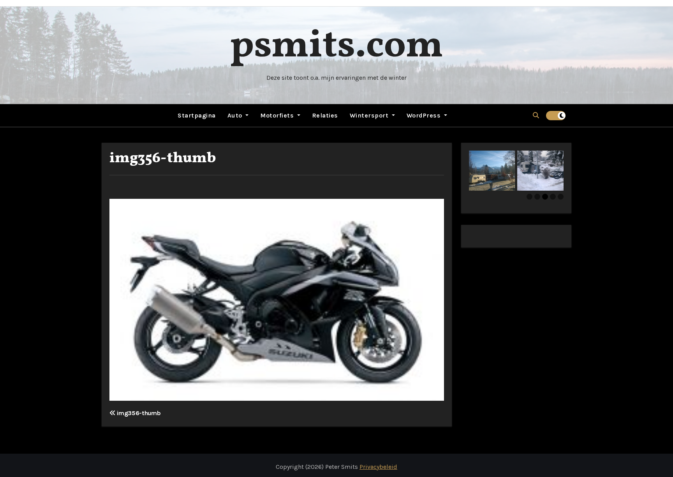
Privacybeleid (378, 466)
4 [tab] (553, 197)
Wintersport (370, 115)
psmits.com (336, 46)
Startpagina (197, 115)
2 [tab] (537, 197)
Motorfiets (278, 115)
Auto (235, 115)
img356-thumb (162, 158)
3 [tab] (545, 197)
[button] (536, 115)
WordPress (424, 115)
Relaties (325, 115)
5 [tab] (561, 197)
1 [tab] (529, 197)
